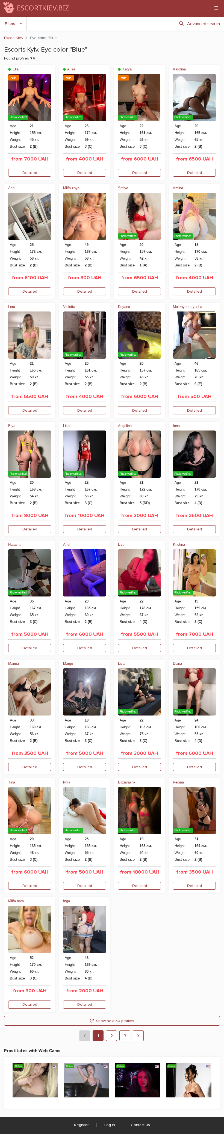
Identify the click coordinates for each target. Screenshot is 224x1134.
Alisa (70, 69)
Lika (66, 426)
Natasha (14, 544)
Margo (68, 663)
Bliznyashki (127, 782)
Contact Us (140, 1125)
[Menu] (216, 8)
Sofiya (123, 188)
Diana (177, 663)
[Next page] (138, 1035)
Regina (178, 782)
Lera (11, 307)
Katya (126, 69)
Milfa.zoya (71, 188)
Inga (66, 901)
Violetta (69, 307)
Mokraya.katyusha (187, 307)
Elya (11, 426)
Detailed (29, 172)
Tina (11, 782)
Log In (109, 1125)
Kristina (179, 544)
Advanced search (203, 23)
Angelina (125, 426)
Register (81, 1125)
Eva (121, 544)
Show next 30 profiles (115, 1021)
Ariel (11, 188)
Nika (66, 782)
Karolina (179, 69)
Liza (121, 663)
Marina (13, 663)
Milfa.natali (16, 901)
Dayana (124, 307)
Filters (10, 23)
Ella (15, 69)
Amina (178, 188)
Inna (176, 426)
